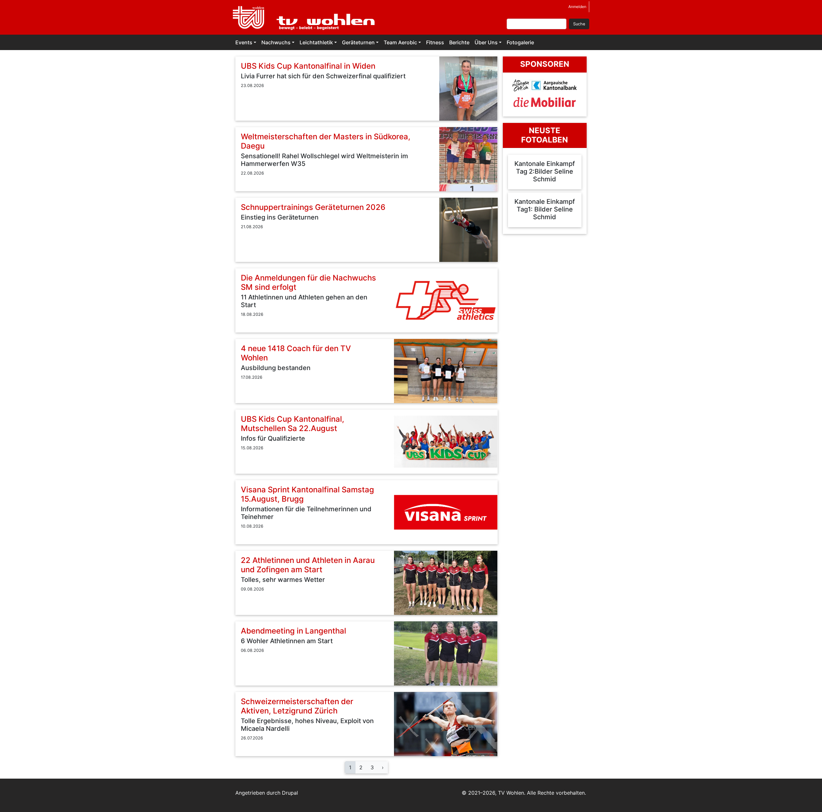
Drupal (290, 793)
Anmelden (577, 6)
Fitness (435, 42)
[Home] (308, 17)
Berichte (459, 42)
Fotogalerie (520, 42)
